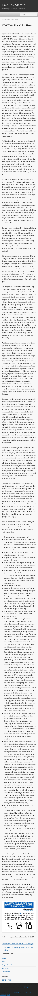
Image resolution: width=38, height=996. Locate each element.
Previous (28, 992)
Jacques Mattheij (14, 4)
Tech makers (14, 992)
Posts (3, 961)
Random (3, 995)
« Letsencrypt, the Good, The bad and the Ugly (17, 943)
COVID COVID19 (7, 980)
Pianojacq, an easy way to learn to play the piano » (18, 948)
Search (4, 958)
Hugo (26, 987)
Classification (6, 972)
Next (8, 995)
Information (5, 968)
